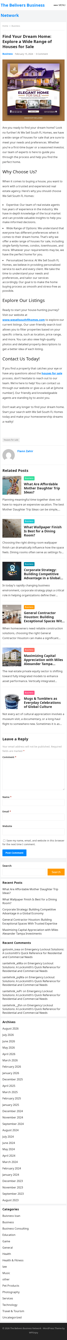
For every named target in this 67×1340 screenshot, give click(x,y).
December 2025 (12, 1079)
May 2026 (8, 1047)
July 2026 (8, 1035)
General (7, 1247)
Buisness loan (11, 1216)
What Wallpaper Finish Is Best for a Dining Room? (43, 531)
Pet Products (10, 1285)
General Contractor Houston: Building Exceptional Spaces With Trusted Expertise (44, 619)
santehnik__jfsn (12, 1005)
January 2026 (10, 1073)
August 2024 (10, 1130)
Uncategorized (12, 1317)
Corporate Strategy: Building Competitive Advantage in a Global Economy (42, 576)
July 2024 (8, 1136)
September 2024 (13, 1124)
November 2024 (12, 1117)
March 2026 (10, 1060)
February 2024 (11, 1168)
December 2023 (12, 1181)
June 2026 (8, 1041)
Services (7, 1298)
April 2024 (8, 1156)
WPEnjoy (33, 1332)
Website (7, 826)
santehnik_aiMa (12, 963)
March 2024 (10, 1162)
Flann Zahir (25, 451)
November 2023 (12, 1187)
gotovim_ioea (11, 949)
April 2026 (8, 1054)
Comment (9, 757)
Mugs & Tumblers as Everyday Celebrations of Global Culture (42, 702)
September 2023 (13, 1194)
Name (7, 797)
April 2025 (8, 1086)
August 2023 (10, 1200)
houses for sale (11, 439)
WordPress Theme (52, 1328)
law (4, 1266)
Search (7, 866)
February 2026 (11, 1066)
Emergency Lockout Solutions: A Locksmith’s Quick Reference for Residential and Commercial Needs (33, 953)
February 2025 (11, 1098)
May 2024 (8, 1149)
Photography (11, 1292)
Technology (9, 1305)
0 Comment (42, 53)
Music (6, 1273)
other (6, 1279)
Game (6, 1241)
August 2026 (10, 1028)
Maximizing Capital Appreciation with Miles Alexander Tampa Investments (43, 661)
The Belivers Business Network (23, 10)
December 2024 (12, 1111)
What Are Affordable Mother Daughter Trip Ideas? (42, 488)
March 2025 (10, 1092)
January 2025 (10, 1105)
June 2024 (8, 1143)
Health (6, 1254)
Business (16, 25)
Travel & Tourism (13, 1311)
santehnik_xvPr (12, 991)
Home (5, 25)
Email (6, 811)
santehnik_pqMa (13, 977)
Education (8, 1235)
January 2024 (10, 1175)
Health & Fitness (13, 1260)
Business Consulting (15, 1228)
